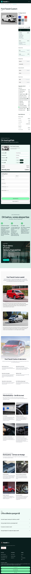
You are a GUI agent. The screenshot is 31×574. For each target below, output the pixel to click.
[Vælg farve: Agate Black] (19, 20)
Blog (21, 559)
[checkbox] (18, 89)
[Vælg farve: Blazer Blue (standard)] (19, 17)
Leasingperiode (4, 155)
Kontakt (22, 554)
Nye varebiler (13, 554)
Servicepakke (4, 160)
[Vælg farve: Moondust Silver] (22, 23)
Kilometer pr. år (4, 157)
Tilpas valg (15, 572)
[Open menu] (29, 2)
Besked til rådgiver (5, 190)
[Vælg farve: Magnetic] (19, 23)
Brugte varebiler (13, 556)
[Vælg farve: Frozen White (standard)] (22, 17)
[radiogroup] (22, 160)
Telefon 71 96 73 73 (3, 554)
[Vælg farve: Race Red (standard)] (26, 17)
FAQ (21, 556)
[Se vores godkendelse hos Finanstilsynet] (3, 548)
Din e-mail (3, 179)
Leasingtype (3, 152)
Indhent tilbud (15, 198)
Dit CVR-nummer (5, 186)
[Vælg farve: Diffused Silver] (26, 20)
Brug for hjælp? (15, 201)
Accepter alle (15, 567)
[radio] (16, 162)
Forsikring (3, 162)
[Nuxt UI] (5, 1)
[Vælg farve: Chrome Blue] (22, 20)
